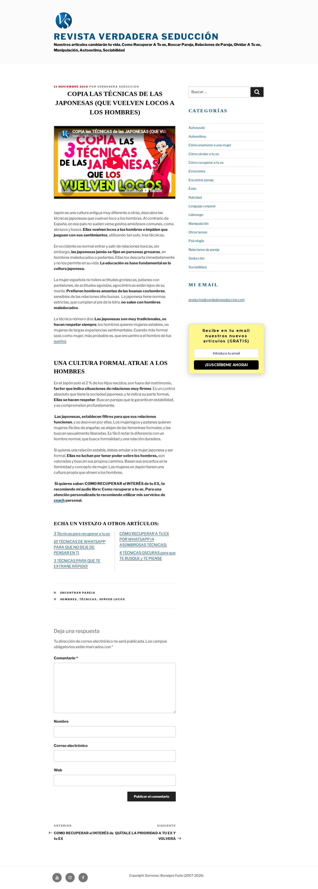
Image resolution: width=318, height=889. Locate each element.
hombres (68, 599)
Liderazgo (196, 215)
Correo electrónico (71, 745)
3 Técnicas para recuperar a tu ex (82, 533)
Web (58, 770)
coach (59, 500)
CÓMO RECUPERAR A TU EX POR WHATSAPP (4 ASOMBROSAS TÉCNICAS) (144, 539)
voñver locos (112, 599)
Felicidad (195, 197)
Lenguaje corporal (202, 206)
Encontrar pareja (78, 592)
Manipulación (199, 223)
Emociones (197, 171)
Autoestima (197, 136)
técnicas (88, 599)
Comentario (66, 658)
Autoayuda (197, 127)
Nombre (61, 721)
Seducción (196, 258)
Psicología (196, 241)
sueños (60, 341)
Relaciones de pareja (204, 250)
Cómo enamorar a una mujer (210, 145)
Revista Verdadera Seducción (136, 36)
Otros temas (198, 232)
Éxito (192, 189)
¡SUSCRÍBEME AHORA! (226, 365)
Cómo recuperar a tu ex (206, 162)
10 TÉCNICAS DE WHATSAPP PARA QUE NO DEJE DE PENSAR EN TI (79, 547)
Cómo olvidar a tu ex (204, 154)
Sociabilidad (197, 267)
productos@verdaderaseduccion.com (217, 300)
